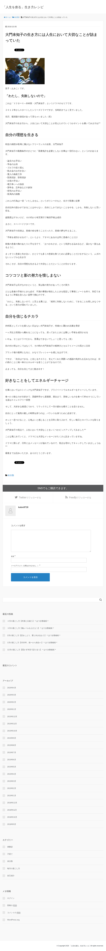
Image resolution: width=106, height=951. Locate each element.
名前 (12, 556)
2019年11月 (12, 724)
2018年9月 (11, 824)
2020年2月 (11, 702)
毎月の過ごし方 (13, 868)
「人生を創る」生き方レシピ (23, 7)
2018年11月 (12, 810)
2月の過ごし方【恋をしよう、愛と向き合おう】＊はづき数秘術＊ (34, 635)
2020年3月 (11, 695)
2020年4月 (11, 688)
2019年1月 (11, 795)
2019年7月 (11, 752)
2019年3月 (11, 781)
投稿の (12, 905)
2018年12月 (12, 803)
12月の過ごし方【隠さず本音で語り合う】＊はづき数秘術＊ (31, 650)
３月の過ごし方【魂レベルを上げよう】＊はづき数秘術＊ (30, 628)
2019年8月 (11, 745)
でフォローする (30, 497)
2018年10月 (12, 817)
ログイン (10, 898)
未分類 (11, 475)
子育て (10, 854)
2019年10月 (12, 731)
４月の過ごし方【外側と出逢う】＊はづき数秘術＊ (28, 621)
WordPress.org (13, 920)
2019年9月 (11, 738)
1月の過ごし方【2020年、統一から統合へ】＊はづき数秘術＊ (32, 642)
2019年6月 (11, 760)
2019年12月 (12, 716)
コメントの (13, 913)
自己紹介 (10, 876)
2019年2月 (11, 788)
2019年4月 (11, 774)
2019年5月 (11, 767)
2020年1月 (11, 709)
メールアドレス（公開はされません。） (25, 566)
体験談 (10, 847)
